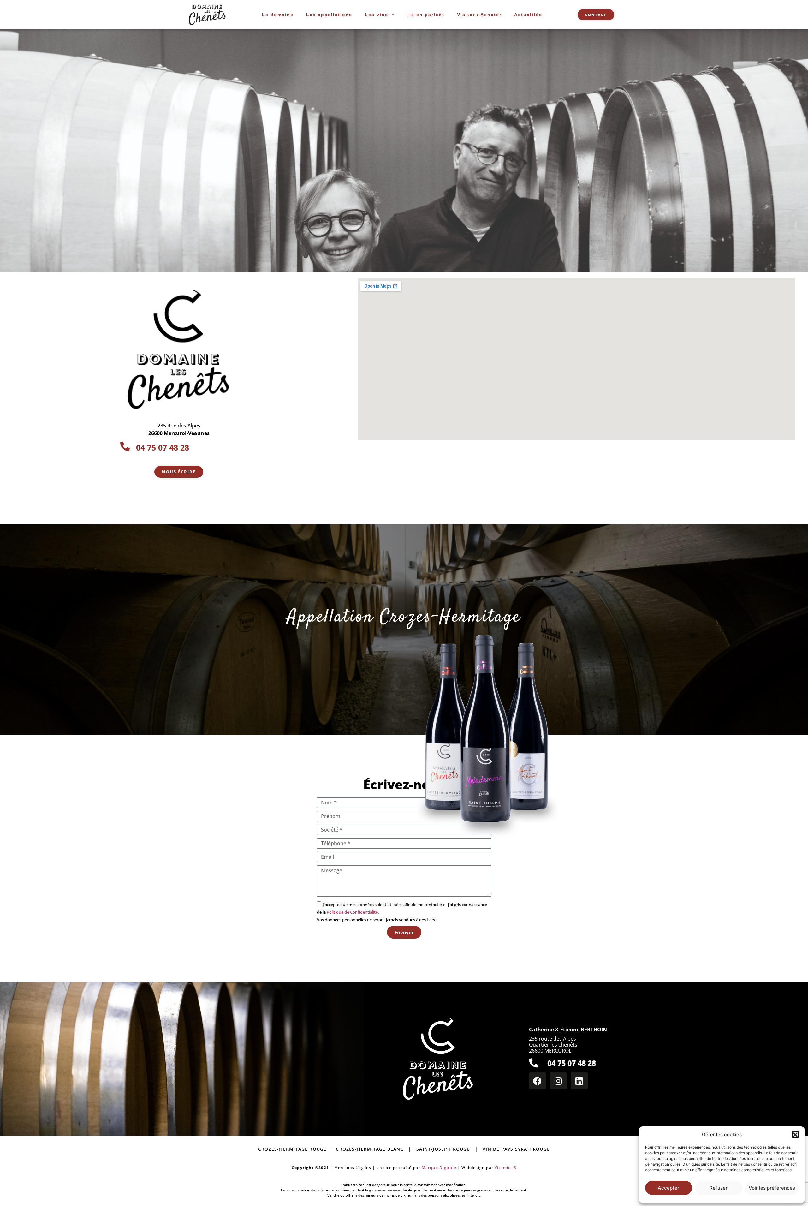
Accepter (668, 1188)
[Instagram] (558, 1080)
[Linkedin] (579, 1080)
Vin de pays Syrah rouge (516, 1149)
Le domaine (278, 14)
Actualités (528, 14)
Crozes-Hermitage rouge (294, 1149)
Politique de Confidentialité (352, 912)
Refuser (719, 1188)
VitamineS (505, 1167)
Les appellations (329, 14)
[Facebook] (537, 1080)
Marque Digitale (439, 1167)
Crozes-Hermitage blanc (369, 1149)
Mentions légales (352, 1167)
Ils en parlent (425, 14)
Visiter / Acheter (479, 14)
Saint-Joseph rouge (443, 1149)
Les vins (376, 14)
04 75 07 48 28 (571, 1063)
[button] (795, 1134)
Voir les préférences (772, 1188)
